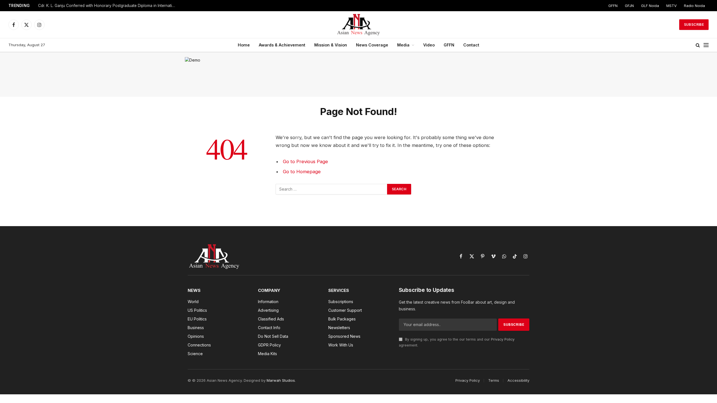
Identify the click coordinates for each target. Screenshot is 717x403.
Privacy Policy (503, 339)
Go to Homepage (302, 171)
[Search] (698, 45)
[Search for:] (332, 189)
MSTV (671, 5)
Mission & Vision (330, 45)
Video (429, 45)
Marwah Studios (281, 380)
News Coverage (372, 45)
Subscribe (694, 24)
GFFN (613, 5)
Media (403, 45)
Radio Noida (694, 5)
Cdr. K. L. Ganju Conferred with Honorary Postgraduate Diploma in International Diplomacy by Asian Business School (108, 5)
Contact (471, 45)
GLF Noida (650, 5)
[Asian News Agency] (358, 24)
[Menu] (706, 45)
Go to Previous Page (305, 161)
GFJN (629, 5)
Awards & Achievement (282, 45)
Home (244, 45)
